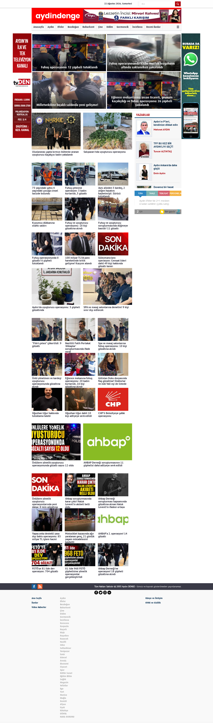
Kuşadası (64, 635)
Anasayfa (38, 26)
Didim (109, 26)
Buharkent (88, 26)
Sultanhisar (65, 648)
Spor (62, 670)
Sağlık (63, 679)
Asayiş (63, 660)
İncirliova (137, 26)
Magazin (64, 682)
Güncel (63, 657)
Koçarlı (63, 629)
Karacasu (64, 623)
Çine (100, 26)
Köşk (62, 632)
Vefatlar (64, 685)
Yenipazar (65, 651)
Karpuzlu (64, 626)
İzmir (62, 654)
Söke (62, 645)
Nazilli (63, 642)
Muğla (63, 698)
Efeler (61, 26)
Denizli (63, 701)
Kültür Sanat (66, 673)
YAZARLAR (143, 115)
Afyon (63, 704)
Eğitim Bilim (66, 676)
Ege (61, 688)
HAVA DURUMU (67, 716)
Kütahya (64, 710)
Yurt (62, 692)
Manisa (63, 695)
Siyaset (63, 667)
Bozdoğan (73, 26)
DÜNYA (63, 713)
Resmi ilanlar (153, 26)
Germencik (123, 26)
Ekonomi (64, 663)
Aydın (51, 26)
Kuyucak (64, 638)
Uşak (62, 707)
